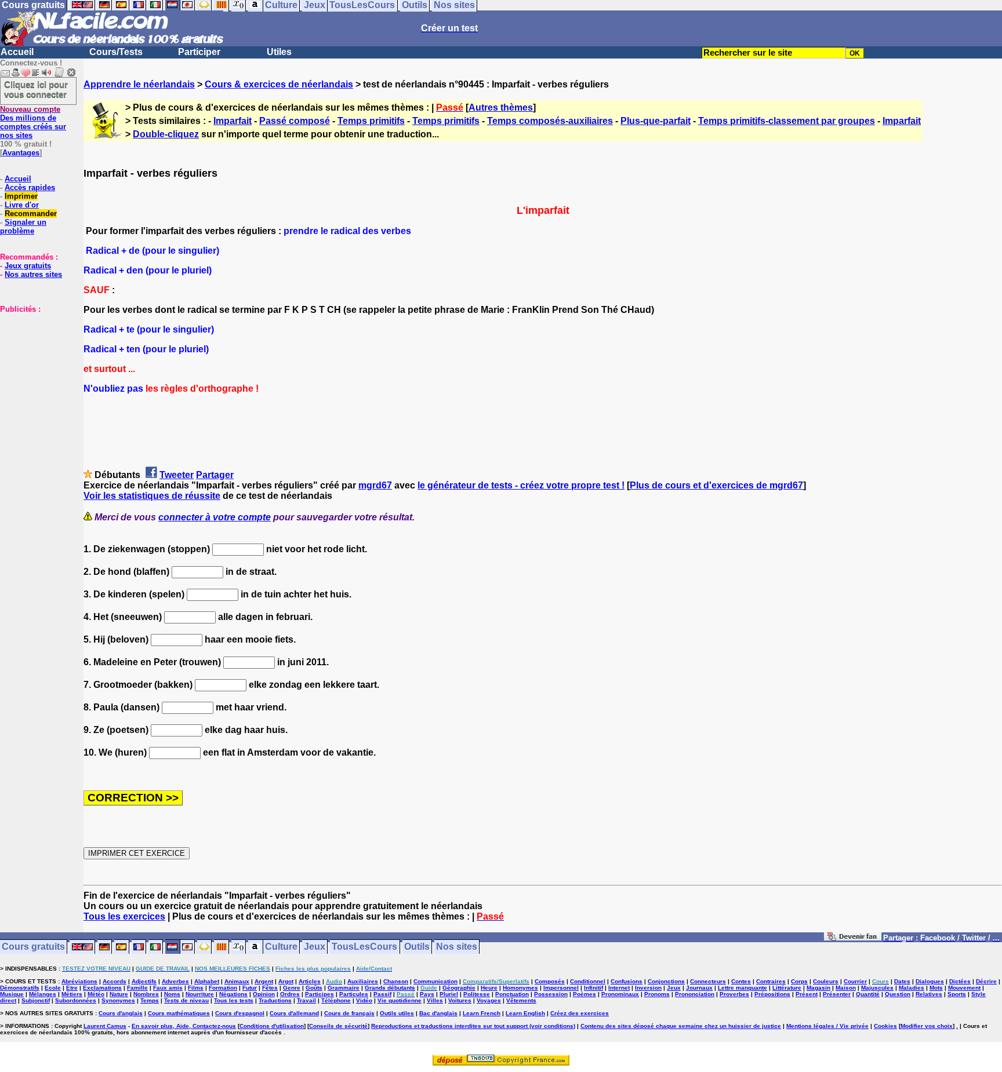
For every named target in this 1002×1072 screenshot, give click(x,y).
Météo (96, 994)
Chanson (395, 981)
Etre (72, 988)
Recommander (31, 213)
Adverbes (175, 981)
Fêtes (270, 988)
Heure (489, 988)
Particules (353, 994)
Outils (417, 947)
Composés (550, 981)
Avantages (20, 152)
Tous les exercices (124, 916)
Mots (936, 988)
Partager (215, 475)
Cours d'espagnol (239, 1013)
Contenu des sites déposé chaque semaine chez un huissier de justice (680, 1026)
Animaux (236, 981)
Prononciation (694, 994)
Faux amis (168, 988)
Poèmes (584, 994)
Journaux (699, 988)
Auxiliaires (362, 981)
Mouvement (964, 988)
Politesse (476, 994)
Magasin (818, 988)
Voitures (459, 1000)
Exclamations (102, 988)
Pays (427, 994)
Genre (291, 988)
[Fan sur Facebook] (852, 938)
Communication (435, 981)
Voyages (489, 1000)
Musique (12, 994)
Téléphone (336, 1000)
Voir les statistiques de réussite (152, 496)
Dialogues (930, 981)
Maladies (911, 988)
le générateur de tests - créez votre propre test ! (521, 485)
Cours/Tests (116, 52)
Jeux (314, 947)
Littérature (786, 988)
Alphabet (206, 981)
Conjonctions (666, 981)
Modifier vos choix (927, 1026)
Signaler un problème (23, 226)
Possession (551, 994)
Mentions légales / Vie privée (827, 1026)
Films (196, 988)
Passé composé (294, 121)
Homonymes (520, 988)
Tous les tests (233, 1000)
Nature (119, 994)
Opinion (264, 994)
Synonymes (118, 1000)
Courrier (855, 981)
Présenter (837, 994)
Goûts (314, 988)
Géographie (458, 988)
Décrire (986, 981)
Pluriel (449, 994)
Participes (319, 994)
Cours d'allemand (294, 1013)
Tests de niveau (186, 1000)
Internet (619, 988)
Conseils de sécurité (338, 1026)
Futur (249, 988)
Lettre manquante (742, 988)
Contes (741, 981)
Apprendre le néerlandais (139, 84)
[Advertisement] (35, 371)
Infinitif (593, 988)
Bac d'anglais (438, 1013)
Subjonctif (35, 1000)
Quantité (868, 994)
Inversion (648, 988)
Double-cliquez (166, 134)
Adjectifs (144, 981)
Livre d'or (22, 204)
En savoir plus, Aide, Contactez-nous (184, 1026)
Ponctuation (512, 994)
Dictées (960, 981)
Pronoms (657, 994)
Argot (285, 981)
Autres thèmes (501, 107)
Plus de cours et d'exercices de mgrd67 (716, 485)
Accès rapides (30, 187)
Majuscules (877, 988)
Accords (114, 981)
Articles (310, 981)
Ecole (53, 988)
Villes (435, 1000)
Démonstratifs (19, 988)
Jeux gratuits (28, 265)
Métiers (71, 994)
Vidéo (364, 1000)
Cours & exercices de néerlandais (279, 84)
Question (897, 994)
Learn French (481, 1013)
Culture (281, 947)
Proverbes (734, 994)
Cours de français (349, 1013)
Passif (382, 994)
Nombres (146, 994)
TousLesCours (364, 947)
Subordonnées (75, 1000)
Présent (807, 994)
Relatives (929, 994)
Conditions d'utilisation (271, 1026)
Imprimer (21, 196)
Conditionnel (587, 981)
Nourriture (200, 994)
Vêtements (521, 1000)
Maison (846, 988)
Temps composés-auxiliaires (550, 121)
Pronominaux (620, 994)
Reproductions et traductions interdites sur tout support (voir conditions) (473, 1026)
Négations (233, 994)
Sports (956, 994)
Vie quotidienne (399, 1000)
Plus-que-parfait (655, 121)
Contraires (771, 981)
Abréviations (79, 981)
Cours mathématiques (179, 1013)
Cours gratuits (33, 947)
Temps (149, 1000)
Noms (172, 994)
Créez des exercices (579, 1013)
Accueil (17, 52)
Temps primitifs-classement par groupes (786, 121)
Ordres (290, 994)
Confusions (626, 981)
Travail (306, 1000)
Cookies (885, 1026)
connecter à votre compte (214, 517)
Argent (264, 981)
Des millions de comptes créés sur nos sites (33, 122)
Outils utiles (397, 1013)
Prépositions (772, 994)
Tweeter (176, 475)
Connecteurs (708, 981)
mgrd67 (375, 485)
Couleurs (825, 981)
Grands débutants (390, 988)
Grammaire (344, 988)
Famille (137, 988)
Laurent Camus (105, 1026)
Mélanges (42, 994)
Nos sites (456, 947)
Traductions (275, 1000)
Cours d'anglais (121, 1013)
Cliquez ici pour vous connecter (36, 89)
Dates (902, 981)
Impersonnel (561, 988)
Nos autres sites (33, 274)
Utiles (279, 52)
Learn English (525, 1013)
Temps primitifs (371, 121)
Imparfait (232, 121)
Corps (799, 981)
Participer (199, 52)
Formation (223, 988)
